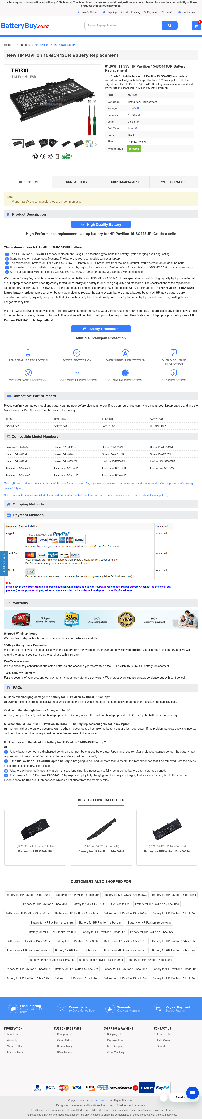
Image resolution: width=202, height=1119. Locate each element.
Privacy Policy (15, 1052)
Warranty (11, 1040)
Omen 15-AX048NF (17, 461)
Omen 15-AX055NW (65, 461)
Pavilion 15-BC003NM (162, 461)
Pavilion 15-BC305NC (18, 475)
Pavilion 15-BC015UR (114, 468)
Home (7, 45)
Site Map (161, 1046)
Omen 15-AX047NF (161, 454)
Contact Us (163, 1034)
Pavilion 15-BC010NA (66, 468)
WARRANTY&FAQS (173, 182)
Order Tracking (131, 12)
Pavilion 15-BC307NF (66, 475)
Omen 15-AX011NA (113, 454)
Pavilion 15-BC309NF (114, 475)
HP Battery (23, 45)
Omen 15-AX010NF (17, 454)
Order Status (64, 1040)
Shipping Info (114, 1034)
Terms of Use (14, 1046)
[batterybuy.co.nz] (31, 28)
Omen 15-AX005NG (113, 447)
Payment (152, 12)
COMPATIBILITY (76, 182)
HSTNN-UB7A (158, 426)
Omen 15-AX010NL (65, 454)
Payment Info (114, 1040)
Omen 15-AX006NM (161, 447)
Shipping (112, 12)
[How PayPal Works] (155, 1087)
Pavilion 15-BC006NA (18, 468)
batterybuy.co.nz (99, 1100)
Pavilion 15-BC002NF (114, 461)
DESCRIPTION (28, 182)
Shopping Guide (65, 1034)
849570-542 (12, 426)
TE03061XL (108, 419)
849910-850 (108, 426)
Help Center (163, 1040)
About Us (12, 1034)
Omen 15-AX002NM (65, 447)
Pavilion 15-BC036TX (162, 468)
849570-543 (60, 426)
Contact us (188, 12)
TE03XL (10, 419)
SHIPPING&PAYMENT (125, 182)
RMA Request (64, 1052)
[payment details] (89, 594)
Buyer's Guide (89, 12)
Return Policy (64, 1046)
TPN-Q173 (60, 419)
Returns (170, 12)
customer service (121, 495)
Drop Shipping (114, 1046)
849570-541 (156, 419)
